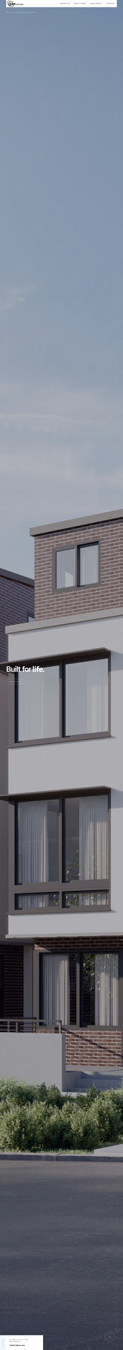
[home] (24, 3)
